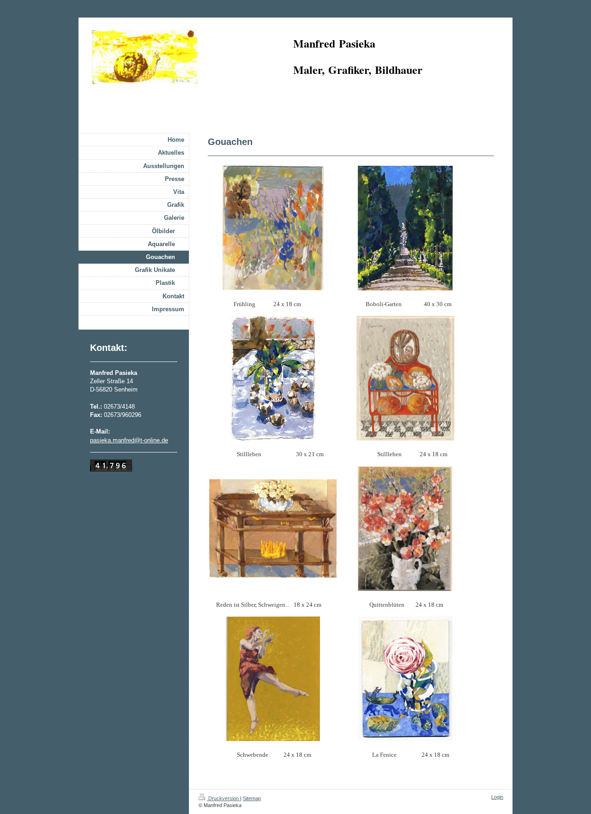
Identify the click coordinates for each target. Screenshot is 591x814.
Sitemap (252, 798)
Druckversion (223, 798)
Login (497, 797)
